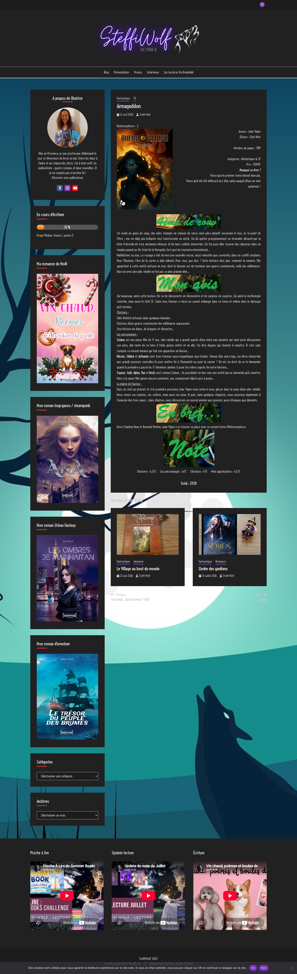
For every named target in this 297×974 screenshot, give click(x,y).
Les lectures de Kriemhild (178, 72)
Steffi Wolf (145, 115)
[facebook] (60, 188)
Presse (138, 72)
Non (263, 967)
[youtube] (75, 188)
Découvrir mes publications (67, 178)
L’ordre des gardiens (213, 568)
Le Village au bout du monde (138, 568)
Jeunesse (138, 561)
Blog (106, 72)
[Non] (292, 968)
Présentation (121, 72)
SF (135, 98)
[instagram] (67, 188)
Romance (221, 561)
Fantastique (123, 98)
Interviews (153, 72)
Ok (253, 967)
